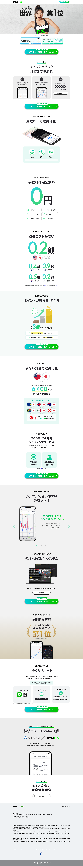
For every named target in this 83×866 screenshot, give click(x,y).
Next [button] (69, 526)
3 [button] (45, 545)
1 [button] (36, 545)
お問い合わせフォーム (41, 698)
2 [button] (41, 545)
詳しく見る (41, 592)
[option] (41, 523)
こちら (45, 285)
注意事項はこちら (60, 93)
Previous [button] (14, 526)
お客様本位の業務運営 (17, 810)
